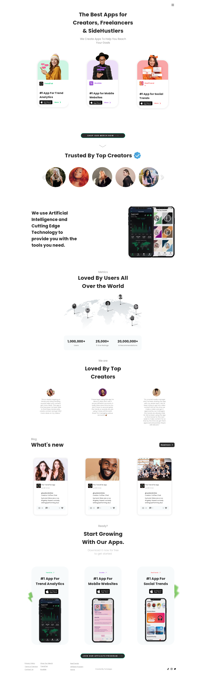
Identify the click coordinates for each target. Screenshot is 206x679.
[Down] (102, 146)
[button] (172, 5)
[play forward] (162, 177)
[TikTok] (168, 669)
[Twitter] (175, 669)
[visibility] (62, 508)
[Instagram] (171, 669)
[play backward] (43, 177)
